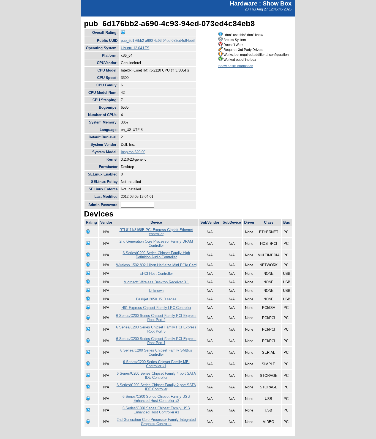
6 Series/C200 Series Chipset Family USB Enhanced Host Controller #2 (156, 398)
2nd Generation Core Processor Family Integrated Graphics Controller (156, 422)
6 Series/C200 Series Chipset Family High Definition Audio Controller (156, 255)
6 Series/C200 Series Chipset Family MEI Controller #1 (156, 364)
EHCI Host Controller (156, 273)
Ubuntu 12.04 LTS (135, 48)
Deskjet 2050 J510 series (156, 299)
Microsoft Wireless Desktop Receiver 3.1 (156, 282)
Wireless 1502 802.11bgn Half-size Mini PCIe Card (156, 265)
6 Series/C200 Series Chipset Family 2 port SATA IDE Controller (156, 387)
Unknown (156, 291)
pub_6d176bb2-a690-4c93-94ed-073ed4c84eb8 (158, 41)
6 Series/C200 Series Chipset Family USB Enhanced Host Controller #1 (156, 410)
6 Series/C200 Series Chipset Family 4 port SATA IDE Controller (156, 375)
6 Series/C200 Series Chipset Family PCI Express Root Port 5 (156, 329)
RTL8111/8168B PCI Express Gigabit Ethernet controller (156, 232)
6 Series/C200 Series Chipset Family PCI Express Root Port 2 (156, 318)
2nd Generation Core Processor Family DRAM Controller (156, 243)
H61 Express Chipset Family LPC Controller (156, 308)
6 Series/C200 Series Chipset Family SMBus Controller (156, 352)
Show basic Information (235, 66)
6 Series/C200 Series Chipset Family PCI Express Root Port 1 (156, 341)
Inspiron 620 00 (133, 152)
